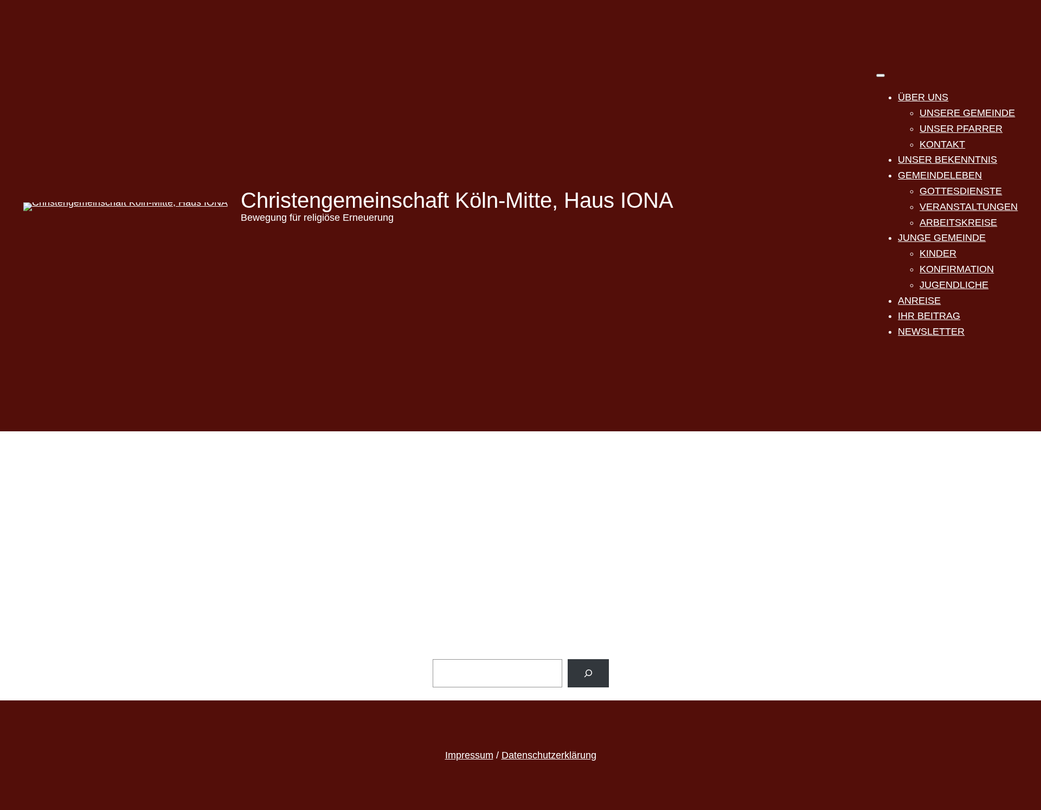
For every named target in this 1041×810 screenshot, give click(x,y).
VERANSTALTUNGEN (969, 206)
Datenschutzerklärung (549, 755)
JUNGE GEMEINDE (942, 237)
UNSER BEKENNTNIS (947, 159)
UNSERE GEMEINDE (967, 112)
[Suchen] (588, 673)
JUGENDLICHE (954, 284)
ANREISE (919, 300)
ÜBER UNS (923, 97)
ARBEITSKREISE (958, 222)
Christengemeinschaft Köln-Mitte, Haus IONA (457, 200)
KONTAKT (942, 144)
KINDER (938, 253)
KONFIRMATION (957, 269)
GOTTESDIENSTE (961, 191)
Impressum (469, 755)
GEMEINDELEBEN (940, 175)
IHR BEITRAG (929, 315)
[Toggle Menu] (880, 75)
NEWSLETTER (931, 331)
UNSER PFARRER (961, 128)
